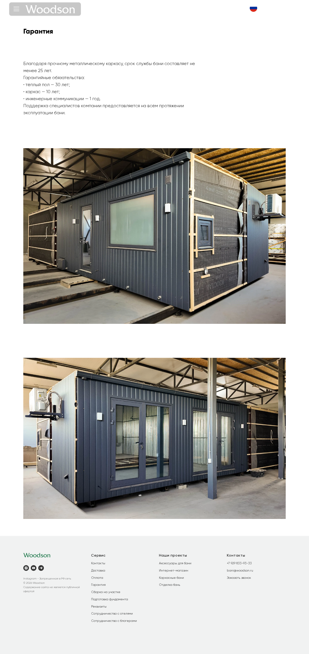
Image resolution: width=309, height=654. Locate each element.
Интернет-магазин (173, 570)
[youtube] (33, 568)
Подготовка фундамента (109, 599)
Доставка (98, 570)
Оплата (97, 577)
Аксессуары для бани (175, 563)
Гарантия (98, 584)
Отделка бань (169, 584)
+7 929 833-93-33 (239, 563)
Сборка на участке (105, 592)
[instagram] (26, 568)
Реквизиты (99, 606)
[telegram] (41, 568)
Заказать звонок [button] (239, 577)
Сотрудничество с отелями (112, 613)
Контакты (98, 563)
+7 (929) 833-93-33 (277, 8)
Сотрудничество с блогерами (114, 621)
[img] (253, 8)
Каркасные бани (171, 577)
